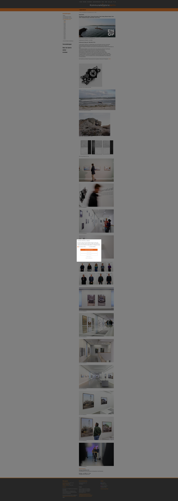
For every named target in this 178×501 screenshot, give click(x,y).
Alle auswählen (89, 249)
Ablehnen (89, 252)
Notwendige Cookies (82, 246)
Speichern (89, 254)
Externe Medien (93, 246)
